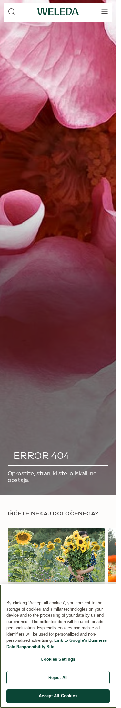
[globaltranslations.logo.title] (58, 11)
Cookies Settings (58, 659)
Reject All (58, 677)
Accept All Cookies (58, 696)
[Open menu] (104, 11)
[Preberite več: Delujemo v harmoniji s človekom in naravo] (56, 583)
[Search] (11, 11)
